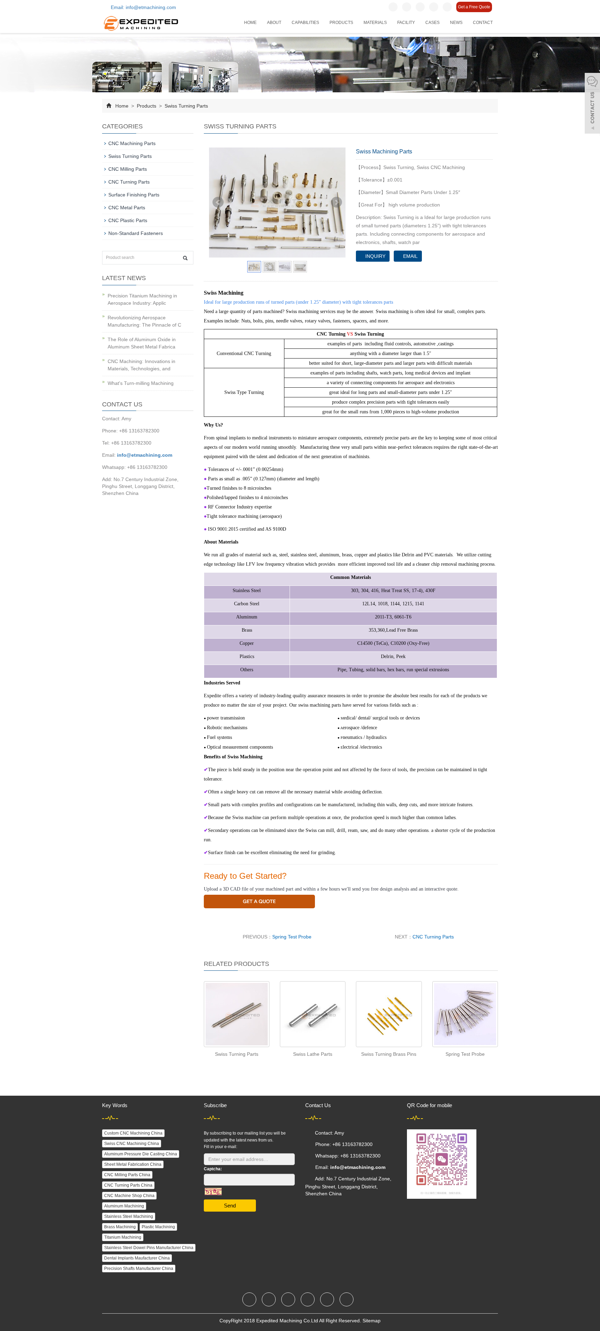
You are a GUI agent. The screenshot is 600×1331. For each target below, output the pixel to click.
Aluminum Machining (124, 1206)
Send (230, 1205)
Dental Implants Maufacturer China (137, 1258)
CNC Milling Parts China (127, 1174)
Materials (375, 22)
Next (336, 202)
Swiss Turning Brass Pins (388, 1054)
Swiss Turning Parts (185, 106)
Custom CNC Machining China (133, 1133)
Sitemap (371, 1320)
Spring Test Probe (291, 937)
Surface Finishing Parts (133, 194)
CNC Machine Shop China (129, 1195)
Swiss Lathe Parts (312, 1054)
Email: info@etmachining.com (142, 7)
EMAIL (410, 256)
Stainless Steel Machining (128, 1216)
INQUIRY (374, 256)
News (456, 22)
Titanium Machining (122, 1237)
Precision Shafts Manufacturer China (138, 1268)
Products (341, 22)
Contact (483, 22)
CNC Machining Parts (132, 143)
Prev (218, 202)
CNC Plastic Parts (127, 220)
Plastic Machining (158, 1226)
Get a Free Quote (474, 7)
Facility (406, 22)
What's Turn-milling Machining (141, 383)
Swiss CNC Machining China (131, 1143)
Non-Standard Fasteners (135, 233)
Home (250, 22)
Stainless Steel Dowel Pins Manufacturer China (148, 1247)
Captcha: (213, 1168)
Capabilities (305, 22)
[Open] (592, 104)
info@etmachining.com (144, 455)
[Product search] (185, 258)
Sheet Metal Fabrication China (132, 1164)
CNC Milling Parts (127, 169)
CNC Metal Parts (126, 207)
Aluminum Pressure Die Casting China (140, 1154)
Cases (432, 22)
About (274, 22)
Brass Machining (120, 1226)
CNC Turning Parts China (128, 1185)
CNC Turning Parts (433, 937)
